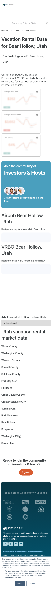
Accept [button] (19, 583)
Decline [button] (32, 583)
